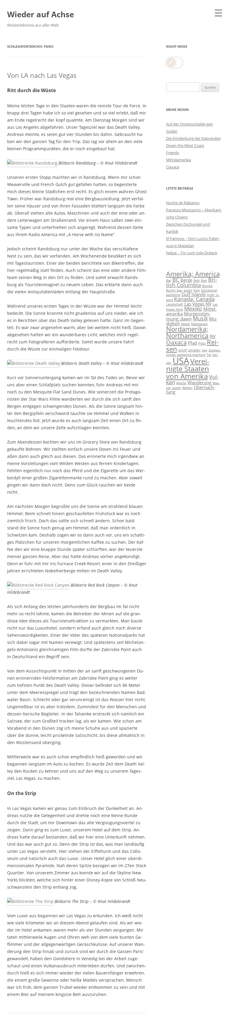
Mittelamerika (178, 159)
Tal (209, 355)
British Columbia (191, 282)
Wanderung (199, 382)
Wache (181, 383)
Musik (200, 318)
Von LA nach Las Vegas (42, 75)
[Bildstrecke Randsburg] (32, 163)
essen (188, 290)
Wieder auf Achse (40, 14)
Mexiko (193, 308)
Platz (202, 343)
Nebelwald (199, 324)
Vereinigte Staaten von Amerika (187, 368)
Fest (197, 290)
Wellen (187, 388)
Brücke (207, 286)
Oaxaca (172, 167)
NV (213, 336)
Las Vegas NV (197, 304)
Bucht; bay (174, 290)
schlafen (194, 350)
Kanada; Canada (194, 299)
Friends (172, 152)
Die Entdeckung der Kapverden (193, 138)
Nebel (185, 324)
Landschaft (174, 304)
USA (181, 361)
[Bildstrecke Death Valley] (33, 363)
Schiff (182, 350)
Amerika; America (193, 273)
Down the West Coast (185, 145)
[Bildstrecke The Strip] (30, 901)
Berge (186, 280)
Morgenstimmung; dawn (188, 316)
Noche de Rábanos (182, 202)
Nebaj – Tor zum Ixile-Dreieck (191, 252)
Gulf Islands (194, 294)
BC (175, 279)
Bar (168, 280)
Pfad (192, 343)
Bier (204, 280)
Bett (197, 280)
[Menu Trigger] (218, 12)
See (204, 350)
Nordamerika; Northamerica (187, 332)
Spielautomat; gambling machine (193, 352)
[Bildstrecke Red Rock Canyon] (38, 585)
